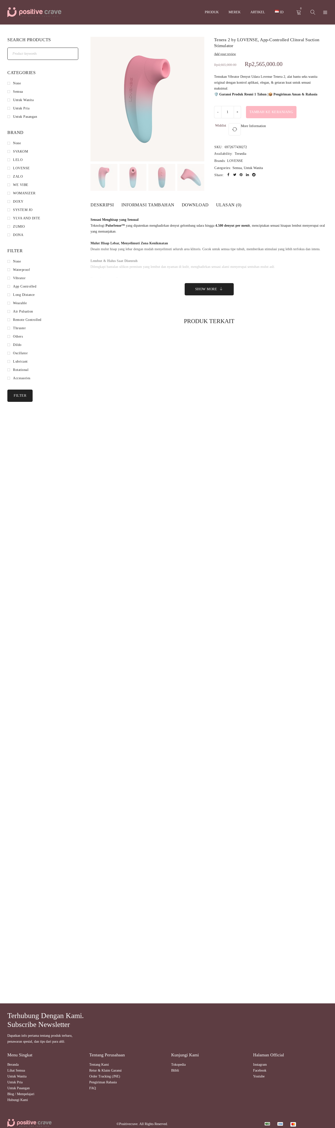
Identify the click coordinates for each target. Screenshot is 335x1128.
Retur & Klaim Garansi (105, 1070)
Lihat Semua (16, 1070)
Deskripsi (102, 204)
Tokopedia (178, 1064)
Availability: (223, 154)
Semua (237, 168)
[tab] (102, 204)
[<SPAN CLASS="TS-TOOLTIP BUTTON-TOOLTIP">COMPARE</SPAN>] (235, 129)
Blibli (175, 1070)
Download (195, 204)
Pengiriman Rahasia (103, 1082)
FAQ (92, 1088)
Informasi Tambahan (147, 204)
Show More (206, 289)
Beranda (13, 1064)
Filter (20, 395)
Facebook (259, 1070)
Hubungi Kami (17, 1100)
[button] (197, 101)
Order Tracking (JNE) (104, 1076)
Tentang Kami (99, 1064)
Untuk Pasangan (18, 1088)
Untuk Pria (15, 1082)
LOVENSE (235, 161)
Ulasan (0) (229, 204)
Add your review (225, 54)
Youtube (259, 1076)
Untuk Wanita (253, 168)
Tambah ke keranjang (271, 112)
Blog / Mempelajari (20, 1094)
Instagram (260, 1064)
